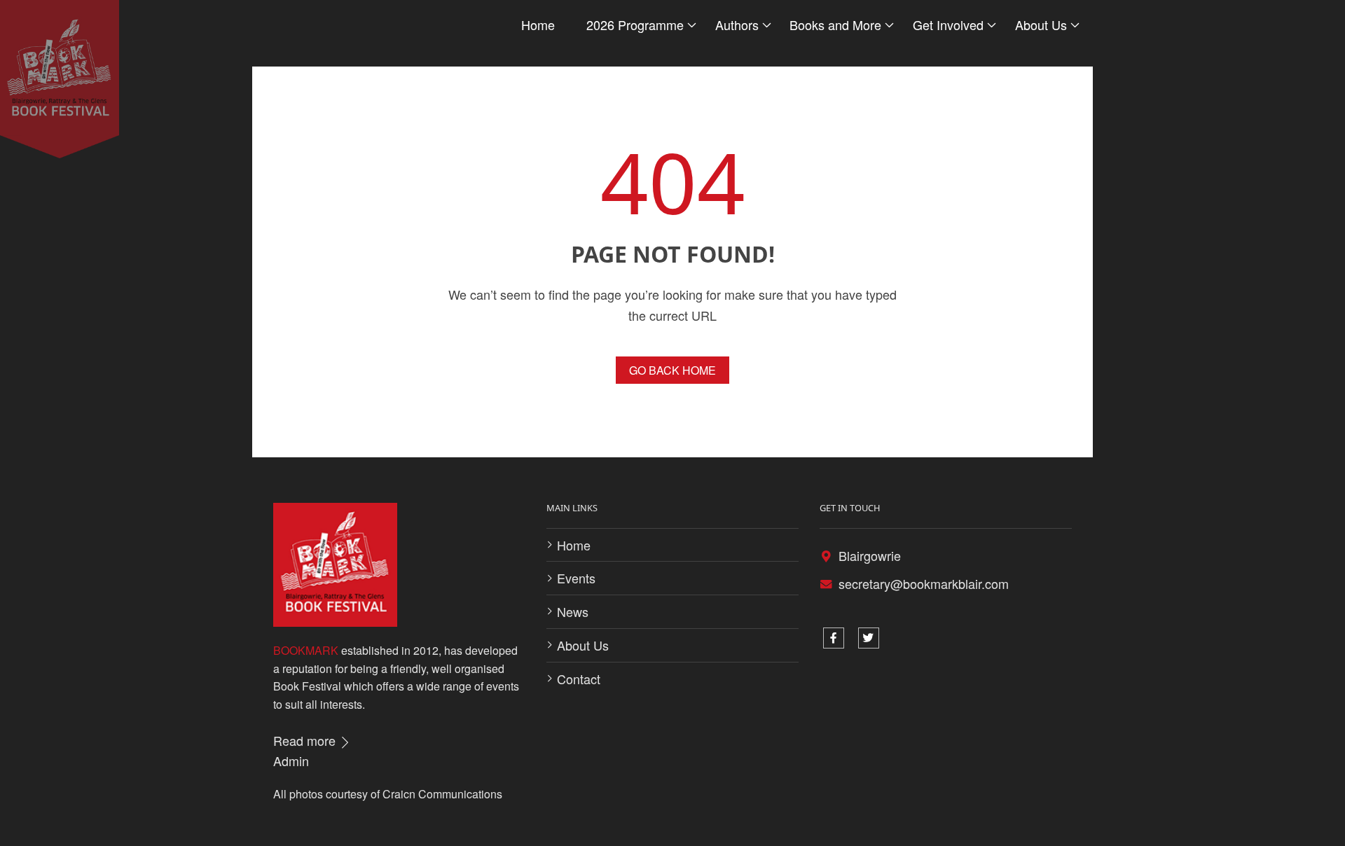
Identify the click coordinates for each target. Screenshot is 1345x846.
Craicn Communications (442, 794)
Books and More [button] (835, 24)
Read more (306, 740)
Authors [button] (737, 24)
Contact (578, 679)
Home (538, 24)
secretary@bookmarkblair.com (924, 583)
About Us (583, 645)
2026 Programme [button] (635, 24)
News (572, 611)
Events (576, 578)
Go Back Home (672, 370)
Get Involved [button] (948, 24)
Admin (291, 760)
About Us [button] (1041, 24)
